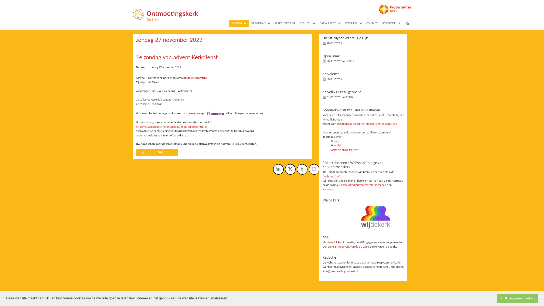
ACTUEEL (305, 23)
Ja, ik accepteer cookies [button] (517, 298)
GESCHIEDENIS (391, 23)
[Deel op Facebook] (302, 169)
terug (160, 152)
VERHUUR (351, 23)
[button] (229, 298)
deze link (332, 242)
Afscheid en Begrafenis (344, 150)
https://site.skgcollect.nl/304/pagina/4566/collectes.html (170, 127)
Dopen (335, 141)
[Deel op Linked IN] (278, 169)
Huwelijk (336, 145)
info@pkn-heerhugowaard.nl (340, 271)
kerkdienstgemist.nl (195, 78)
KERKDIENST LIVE (285, 23)
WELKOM (236, 23)
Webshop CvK (331, 176)
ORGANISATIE (328, 23)
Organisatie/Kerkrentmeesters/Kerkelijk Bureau (368, 124)
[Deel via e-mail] (314, 169)
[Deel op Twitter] (290, 169)
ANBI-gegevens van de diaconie (351, 246)
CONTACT (372, 23)
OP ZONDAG (258, 23)
